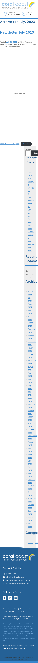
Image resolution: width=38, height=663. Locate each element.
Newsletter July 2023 (17, 32)
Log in (22, 611)
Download (26, 144)
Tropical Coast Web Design (19, 645)
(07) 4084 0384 (11, 574)
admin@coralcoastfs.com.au (15, 577)
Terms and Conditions (26, 609)
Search (28, 149)
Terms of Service (20, 659)
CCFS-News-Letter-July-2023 (9, 144)
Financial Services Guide (10, 609)
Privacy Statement (9, 611)
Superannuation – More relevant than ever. (31, 241)
